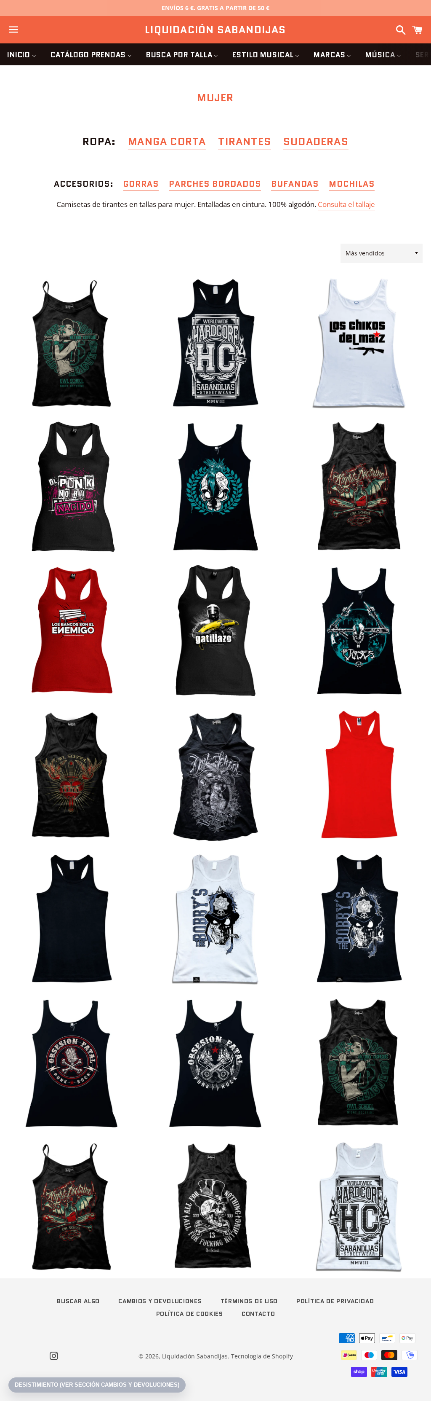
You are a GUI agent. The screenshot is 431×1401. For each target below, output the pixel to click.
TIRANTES (244, 141)
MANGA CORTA (167, 141)
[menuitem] (21, 54)
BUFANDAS (295, 184)
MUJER (215, 97)
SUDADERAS (316, 141)
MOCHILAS (352, 184)
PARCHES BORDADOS (215, 184)
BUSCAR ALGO (78, 1301)
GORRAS (141, 184)
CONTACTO (258, 1314)
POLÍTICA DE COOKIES (189, 1314)
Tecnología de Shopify (262, 1356)
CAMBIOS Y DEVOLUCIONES (160, 1301)
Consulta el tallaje (346, 204)
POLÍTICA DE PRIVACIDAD (335, 1301)
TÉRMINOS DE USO (249, 1301)
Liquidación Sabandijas (215, 30)
